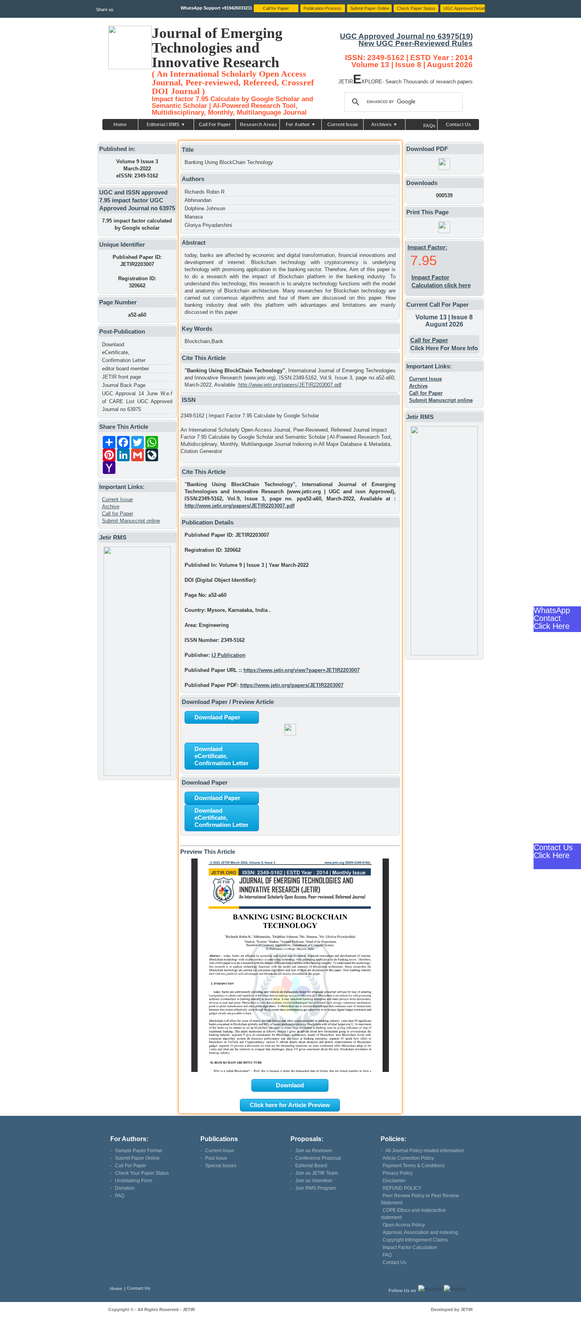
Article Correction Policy (408, 1158)
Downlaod (290, 1085)
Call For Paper (215, 124)
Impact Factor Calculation (410, 1247)
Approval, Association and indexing (420, 1232)
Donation (125, 1188)
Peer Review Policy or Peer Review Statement (420, 1199)
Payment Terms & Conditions (414, 1165)
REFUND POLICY (402, 1188)
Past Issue (216, 1158)
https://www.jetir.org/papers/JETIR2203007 (291, 685)
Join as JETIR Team (316, 1173)
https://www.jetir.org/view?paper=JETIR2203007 (301, 670)
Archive (110, 506)
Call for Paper (117, 514)
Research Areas (258, 124)
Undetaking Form (133, 1180)
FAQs (429, 125)
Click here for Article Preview (290, 1105)
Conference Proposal (318, 1158)
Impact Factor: (427, 247)
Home (120, 124)
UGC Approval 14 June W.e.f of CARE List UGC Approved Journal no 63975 (137, 401)
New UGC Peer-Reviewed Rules (415, 43)
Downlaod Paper (217, 717)
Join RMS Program (315, 1188)
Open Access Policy (404, 1225)
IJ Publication (228, 655)
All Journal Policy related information (424, 1150)
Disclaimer (394, 1180)
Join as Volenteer (313, 1180)
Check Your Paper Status (142, 1173)
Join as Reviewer (313, 1150)
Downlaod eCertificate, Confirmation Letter (123, 352)
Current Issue (342, 124)
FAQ (119, 1195)
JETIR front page (121, 377)
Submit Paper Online (137, 1158)
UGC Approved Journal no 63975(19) (406, 36)
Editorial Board (311, 1165)
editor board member (125, 369)
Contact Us (458, 124)
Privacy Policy (398, 1173)
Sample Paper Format (138, 1150)
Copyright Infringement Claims (415, 1240)
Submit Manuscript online (131, 521)
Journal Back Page (123, 385)
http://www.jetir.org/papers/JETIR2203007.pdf (289, 385)
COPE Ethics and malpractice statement (413, 1214)
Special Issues (220, 1165)
